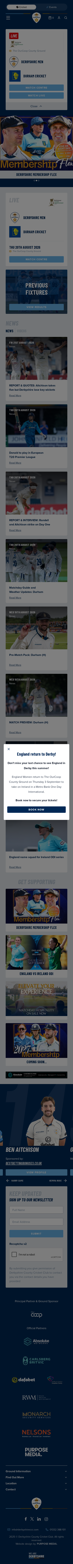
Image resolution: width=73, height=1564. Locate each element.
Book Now (36, 809)
